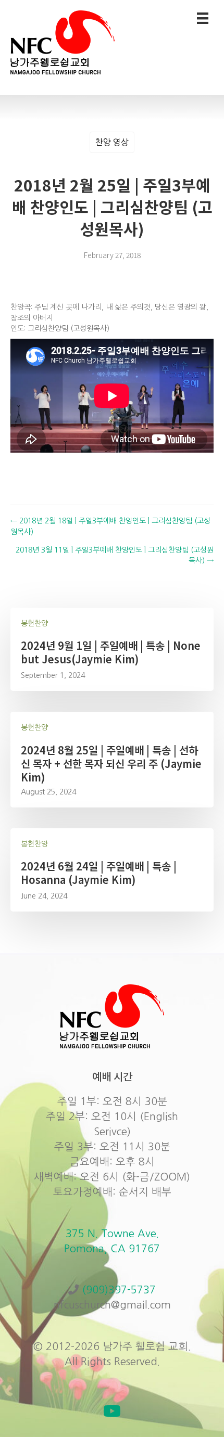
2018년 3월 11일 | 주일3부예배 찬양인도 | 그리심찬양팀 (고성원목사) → (115, 555)
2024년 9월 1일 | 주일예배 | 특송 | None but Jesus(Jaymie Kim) (111, 652)
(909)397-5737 (119, 1290)
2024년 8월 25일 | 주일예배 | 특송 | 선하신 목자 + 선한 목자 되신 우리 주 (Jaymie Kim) (111, 763)
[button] (112, 1411)
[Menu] (203, 18)
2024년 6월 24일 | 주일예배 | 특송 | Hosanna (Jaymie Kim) (99, 872)
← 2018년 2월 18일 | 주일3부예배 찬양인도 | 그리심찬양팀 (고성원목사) (110, 526)
